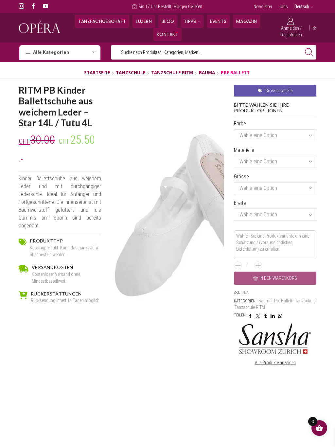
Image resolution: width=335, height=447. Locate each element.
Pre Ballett (235, 72)
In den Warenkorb (278, 278)
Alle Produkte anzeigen (275, 362)
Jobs (283, 6)
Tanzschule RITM (172, 72)
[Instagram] (21, 6)
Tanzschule (130, 72)
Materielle (244, 150)
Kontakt (167, 34)
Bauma (207, 72)
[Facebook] (33, 6)
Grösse (241, 176)
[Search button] (309, 52)
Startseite (97, 72)
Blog (168, 21)
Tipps (190, 21)
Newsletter (263, 6)
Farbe (240, 123)
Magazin (246, 21)
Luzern (144, 21)
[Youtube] (45, 6)
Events (218, 21)
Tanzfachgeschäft (102, 21)
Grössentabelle (278, 90)
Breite (240, 203)
